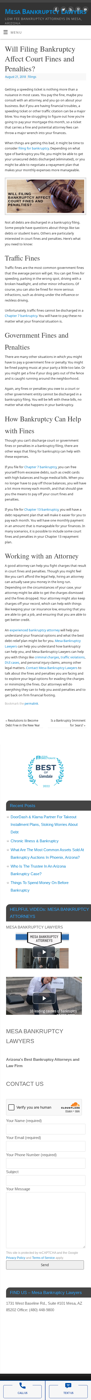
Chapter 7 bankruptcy (21, 316)
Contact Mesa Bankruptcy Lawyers (51, 668)
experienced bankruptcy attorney (35, 630)
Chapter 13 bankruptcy (41, 509)
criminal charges (47, 657)
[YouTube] (84, 10)
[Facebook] (55, 10)
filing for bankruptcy (33, 148)
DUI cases (12, 662)
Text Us (68, 1393)
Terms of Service (43, 1258)
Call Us (22, 1393)
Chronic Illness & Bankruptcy (35, 841)
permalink (31, 703)
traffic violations (73, 657)
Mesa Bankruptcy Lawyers (45, 11)
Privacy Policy (15, 1258)
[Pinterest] (77, 10)
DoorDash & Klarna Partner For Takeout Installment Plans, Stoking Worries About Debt (44, 824)
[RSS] (70, 10)
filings (32, 77)
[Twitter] (62, 10)
